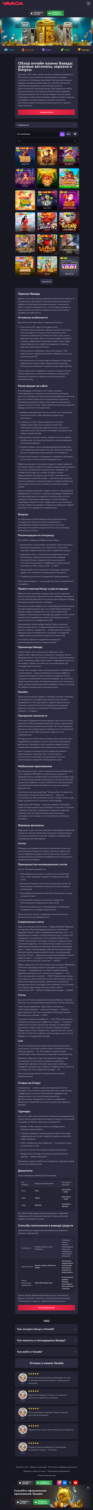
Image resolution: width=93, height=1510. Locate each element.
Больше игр (46, 282)
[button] (2, 31)
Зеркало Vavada (46, 112)
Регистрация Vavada (46, 1308)
